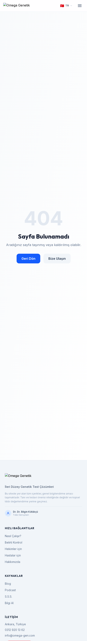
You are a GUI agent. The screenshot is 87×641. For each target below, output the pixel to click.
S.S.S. (8, 596)
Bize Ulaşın (57, 259)
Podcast (10, 590)
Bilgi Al (9, 603)
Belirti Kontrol (13, 542)
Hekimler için (13, 549)
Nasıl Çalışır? (13, 536)
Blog (8, 583)
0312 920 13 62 (15, 630)
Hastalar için (13, 555)
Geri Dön (28, 259)
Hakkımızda (12, 561)
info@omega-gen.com (20, 635)
